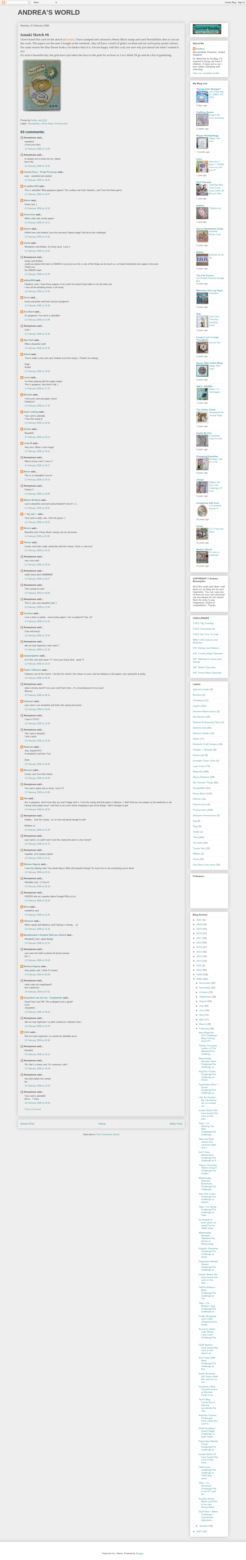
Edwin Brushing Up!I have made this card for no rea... (208, 1377)
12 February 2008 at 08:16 (37, 695)
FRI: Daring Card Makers (206, 648)
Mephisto (28, 747)
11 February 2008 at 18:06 (37, 423)
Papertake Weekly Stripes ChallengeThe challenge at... (208, 1265)
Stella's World (204, 549)
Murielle (28, 394)
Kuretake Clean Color (204, 760)
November (205, 987)
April (202, 1019)
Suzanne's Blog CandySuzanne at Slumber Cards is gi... (208, 1390)
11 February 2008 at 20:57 (37, 579)
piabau (200, 205)
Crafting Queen (205, 112)
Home (102, 1123)
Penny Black (47, 123)
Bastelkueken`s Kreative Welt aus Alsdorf (45, 935)
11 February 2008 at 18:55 (37, 522)
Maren (27, 471)
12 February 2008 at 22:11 (37, 858)
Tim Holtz (198, 842)
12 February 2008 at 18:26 (37, 764)
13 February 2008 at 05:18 (37, 886)
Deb (26, 798)
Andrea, (200, 48)
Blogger (139, 1553)
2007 (199, 1531)
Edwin (196, 738)
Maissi (27, 200)
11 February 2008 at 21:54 (37, 635)
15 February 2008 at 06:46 (37, 1040)
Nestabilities (34, 123)
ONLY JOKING (204, 386)
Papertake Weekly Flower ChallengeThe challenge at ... (208, 1445)
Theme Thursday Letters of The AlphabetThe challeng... (208, 1049)
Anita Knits (29, 214)
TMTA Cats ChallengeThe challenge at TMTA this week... (207, 1473)
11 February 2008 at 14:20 (37, 208)
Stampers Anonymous (204, 815)
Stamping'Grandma (207, 456)
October (204, 992)
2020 (199, 924)
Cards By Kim (204, 433)
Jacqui (200, 479)
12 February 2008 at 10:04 (37, 709)
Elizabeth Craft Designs (205, 744)
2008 (199, 979)
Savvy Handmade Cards (209, 228)
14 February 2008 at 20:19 (37, 1026)
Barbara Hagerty (32, 864)
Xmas (196, 859)
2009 (199, 974)
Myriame (28, 770)
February (204, 1028)
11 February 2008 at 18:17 (37, 465)
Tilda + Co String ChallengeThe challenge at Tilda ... (207, 1210)
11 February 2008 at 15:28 (37, 291)
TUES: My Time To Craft (205, 634)
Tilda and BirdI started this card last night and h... (207, 1143)
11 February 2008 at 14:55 (37, 251)
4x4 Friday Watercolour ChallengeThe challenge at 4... (208, 1156)
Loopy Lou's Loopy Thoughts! (207, 338)
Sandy (27, 243)
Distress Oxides (201, 733)
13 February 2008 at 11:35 (37, 929)
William (196, 853)
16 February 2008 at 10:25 (37, 1085)
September (205, 996)
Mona (26, 907)
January (204, 1525)
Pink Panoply (203, 182)
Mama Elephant (201, 777)
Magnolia (197, 771)
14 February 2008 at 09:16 (37, 1012)
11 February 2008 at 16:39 (37, 334)
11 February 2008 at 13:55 (37, 180)
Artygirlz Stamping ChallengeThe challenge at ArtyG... (208, 1252)
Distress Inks (199, 727)
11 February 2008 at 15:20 (37, 274)
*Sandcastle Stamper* (208, 89)
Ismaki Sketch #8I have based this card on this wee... (208, 1114)
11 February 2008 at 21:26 (37, 621)
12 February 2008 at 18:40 (37, 778)
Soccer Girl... (215, 342)
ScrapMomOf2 (31, 186)
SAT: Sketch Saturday (204, 667)
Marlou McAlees (32, 500)
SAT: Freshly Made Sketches (208, 653)
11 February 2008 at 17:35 (37, 405)
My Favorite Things (203, 782)
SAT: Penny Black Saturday (207, 672)
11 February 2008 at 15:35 (37, 305)
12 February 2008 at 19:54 (37, 809)
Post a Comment (33, 1109)
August (203, 1001)
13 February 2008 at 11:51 (37, 943)
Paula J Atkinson (32, 670)
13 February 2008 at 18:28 (37, 960)
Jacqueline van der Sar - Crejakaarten (43, 997)
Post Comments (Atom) (108, 1134)
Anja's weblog (31, 412)
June (202, 1010)
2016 (199, 942)
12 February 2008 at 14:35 (37, 740)
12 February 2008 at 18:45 (37, 792)
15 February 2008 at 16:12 (37, 1054)
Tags (195, 826)
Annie (27, 297)
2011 (199, 965)
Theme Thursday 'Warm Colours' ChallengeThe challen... (208, 1169)
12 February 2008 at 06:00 (37, 678)
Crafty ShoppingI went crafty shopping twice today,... (208, 1320)
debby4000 (29, 280)
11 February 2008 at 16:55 (37, 371)
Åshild (27, 354)
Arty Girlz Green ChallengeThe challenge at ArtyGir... (207, 1197)
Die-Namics (199, 716)
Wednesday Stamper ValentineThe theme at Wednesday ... (207, 1238)
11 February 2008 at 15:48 (37, 319)
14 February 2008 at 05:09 (37, 974)
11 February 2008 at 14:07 (37, 194)
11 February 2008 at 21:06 (37, 607)
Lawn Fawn (199, 766)
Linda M (28, 443)
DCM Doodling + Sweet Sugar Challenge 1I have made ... (207, 1432)
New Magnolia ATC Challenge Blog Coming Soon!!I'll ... (208, 1036)
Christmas (198, 700)
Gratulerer (214, 293)
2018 (199, 933)
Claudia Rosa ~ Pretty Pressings (40, 172)
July (201, 1006)
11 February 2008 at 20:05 (37, 536)
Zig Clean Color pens (204, 864)
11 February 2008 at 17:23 (37, 388)
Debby (200, 252)
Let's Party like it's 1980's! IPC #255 (216, 94)
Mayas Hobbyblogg (207, 135)
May (201, 1015)
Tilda (195, 837)
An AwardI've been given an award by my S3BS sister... (207, 1223)
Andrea (27, 429)
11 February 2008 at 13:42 (37, 166)
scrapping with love (207, 503)
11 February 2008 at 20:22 (37, 550)
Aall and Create (201, 689)
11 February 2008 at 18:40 (37, 494)
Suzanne (28, 613)
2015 (199, 947)
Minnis (27, 528)
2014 (199, 951)
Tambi (196, 831)
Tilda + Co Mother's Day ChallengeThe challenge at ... (208, 1307)
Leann (27, 377)
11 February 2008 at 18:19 (37, 479)
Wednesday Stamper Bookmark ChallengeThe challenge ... (207, 1183)
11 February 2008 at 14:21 (37, 222)
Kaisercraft (198, 755)
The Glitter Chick (206, 409)
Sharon (27, 542)
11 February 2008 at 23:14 (37, 663)
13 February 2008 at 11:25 (37, 915)
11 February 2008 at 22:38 (37, 649)
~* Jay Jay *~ (30, 514)
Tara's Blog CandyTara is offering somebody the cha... (207, 1405)
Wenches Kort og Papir (209, 290)
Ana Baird (29, 311)
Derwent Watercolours (204, 711)
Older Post (176, 1123)
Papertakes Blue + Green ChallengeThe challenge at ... (208, 1088)
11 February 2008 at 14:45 (37, 237)
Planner (197, 799)
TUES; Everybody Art (204, 628)
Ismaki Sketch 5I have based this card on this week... (208, 1458)
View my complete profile (206, 73)
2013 (199, 956)
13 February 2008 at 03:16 (37, 872)
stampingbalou (31, 655)
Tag (195, 821)
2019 (199, 929)
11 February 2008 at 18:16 (37, 451)
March (203, 1024)
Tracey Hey (199, 848)
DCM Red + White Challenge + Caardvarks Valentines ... (208, 1515)
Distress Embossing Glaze (207, 722)
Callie (27, 1032)
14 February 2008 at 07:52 (37, 991)
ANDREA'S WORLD (49, 12)
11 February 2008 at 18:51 (37, 508)
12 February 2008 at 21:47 (37, 844)
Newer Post (27, 1123)
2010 (199, 970)
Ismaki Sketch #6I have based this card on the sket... (208, 1278)
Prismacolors (61, 123)
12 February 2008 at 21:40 (37, 830)
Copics (196, 706)
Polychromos (200, 804)
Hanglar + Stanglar (203, 749)
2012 (199, 960)
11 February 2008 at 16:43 (37, 348)
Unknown (28, 701)
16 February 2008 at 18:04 (37, 1103)
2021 (199, 920)
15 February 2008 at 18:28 (37, 1068)
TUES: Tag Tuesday (203, 623)
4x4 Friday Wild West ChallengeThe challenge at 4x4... (207, 1363)
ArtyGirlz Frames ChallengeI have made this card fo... (208, 1419)
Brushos (197, 695)
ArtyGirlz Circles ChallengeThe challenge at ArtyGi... (207, 1075)
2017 (199, 938)
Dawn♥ (27, 229)
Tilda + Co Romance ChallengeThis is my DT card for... (207, 1488)
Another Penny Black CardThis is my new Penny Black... (208, 1502)
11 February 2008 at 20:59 (37, 593)
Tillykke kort (215, 208)
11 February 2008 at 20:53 (37, 564)
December (205, 983)
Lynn (199, 159)
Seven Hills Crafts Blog (209, 363)
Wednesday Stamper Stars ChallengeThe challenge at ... (208, 1062)
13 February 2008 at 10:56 (37, 900)
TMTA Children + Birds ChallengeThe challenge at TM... (207, 1293)
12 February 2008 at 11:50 (37, 723)
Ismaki (70, 39)
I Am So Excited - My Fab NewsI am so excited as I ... (208, 1101)
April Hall (28, 340)
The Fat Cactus (205, 275)
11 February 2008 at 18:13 (37, 437)
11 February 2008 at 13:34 (37, 149)
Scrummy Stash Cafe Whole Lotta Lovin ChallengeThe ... (207, 1335)
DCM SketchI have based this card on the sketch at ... (208, 1349)
